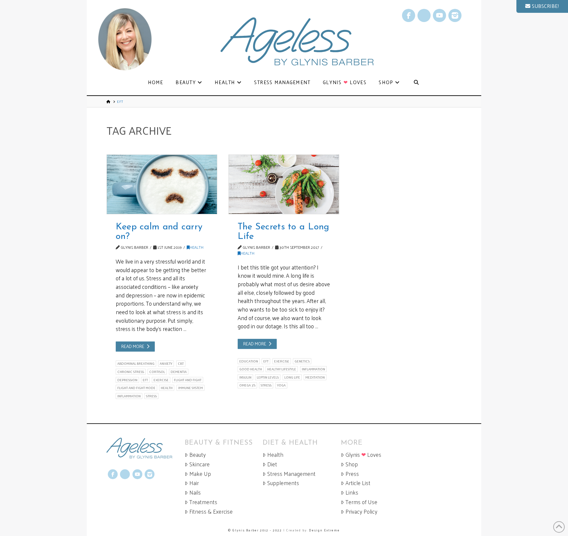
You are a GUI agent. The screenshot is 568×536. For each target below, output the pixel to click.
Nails (195, 492)
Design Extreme (324, 530)
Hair (194, 483)
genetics (302, 361)
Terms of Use (361, 502)
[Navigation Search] (416, 82)
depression (127, 380)
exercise (161, 380)
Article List (357, 483)
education (248, 361)
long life (292, 377)
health (167, 388)
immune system (190, 388)
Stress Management (291, 473)
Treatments (203, 502)
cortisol (157, 372)
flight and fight (187, 380)
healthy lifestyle (281, 369)
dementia (179, 372)
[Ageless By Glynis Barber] (145, 448)
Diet (272, 464)
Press (352, 473)
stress (151, 396)
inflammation (129, 396)
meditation (315, 377)
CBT (181, 363)
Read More (132, 346)
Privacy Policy (361, 511)
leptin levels (268, 377)
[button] (542, 6)
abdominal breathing (135, 363)
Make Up (200, 473)
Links (351, 492)
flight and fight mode (136, 388)
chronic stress (130, 372)
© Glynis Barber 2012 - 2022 (255, 530)
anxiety (166, 363)
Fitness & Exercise (211, 511)
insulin (245, 377)
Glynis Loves (363, 454)
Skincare (199, 464)
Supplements (283, 483)
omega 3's (247, 385)
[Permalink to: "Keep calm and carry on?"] (162, 184)
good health (250, 369)
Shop (351, 464)
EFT (145, 380)
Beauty (197, 454)
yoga (281, 385)
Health (196, 247)
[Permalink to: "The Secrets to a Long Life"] (284, 184)
